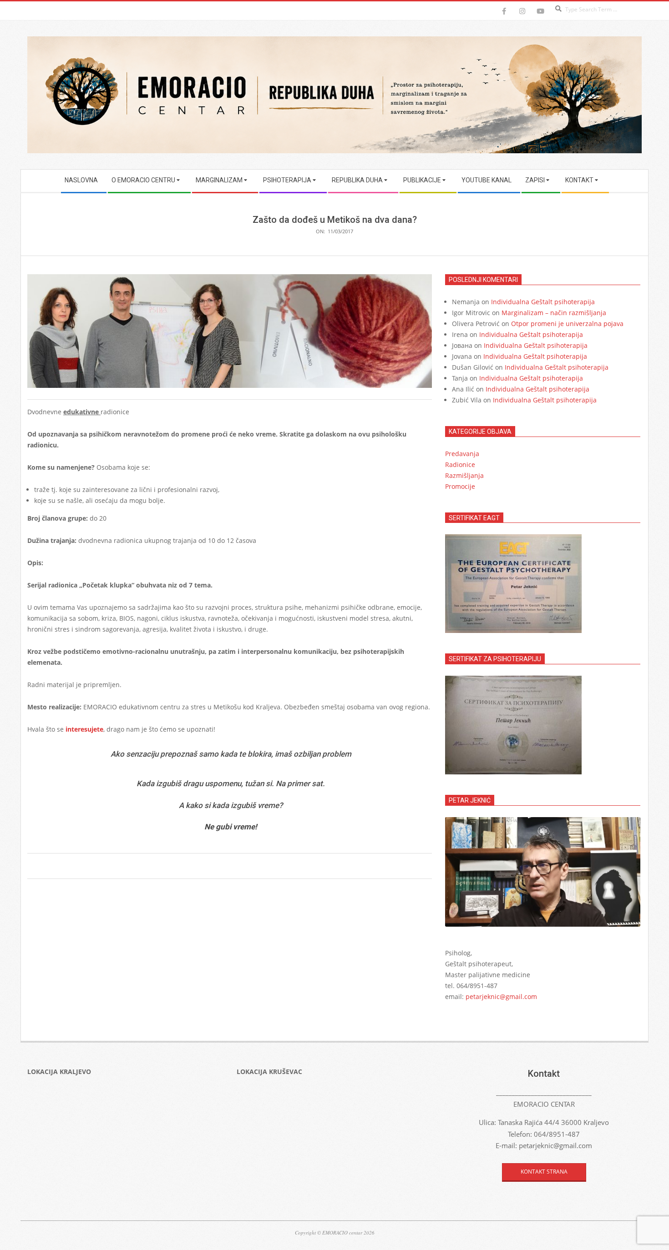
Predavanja (462, 453)
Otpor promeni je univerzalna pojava (567, 323)
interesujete (84, 729)
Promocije (460, 486)
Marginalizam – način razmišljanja (554, 312)
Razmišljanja (464, 475)
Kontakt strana (544, 1171)
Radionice (460, 464)
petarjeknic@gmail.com (501, 996)
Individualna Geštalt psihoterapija (543, 301)
